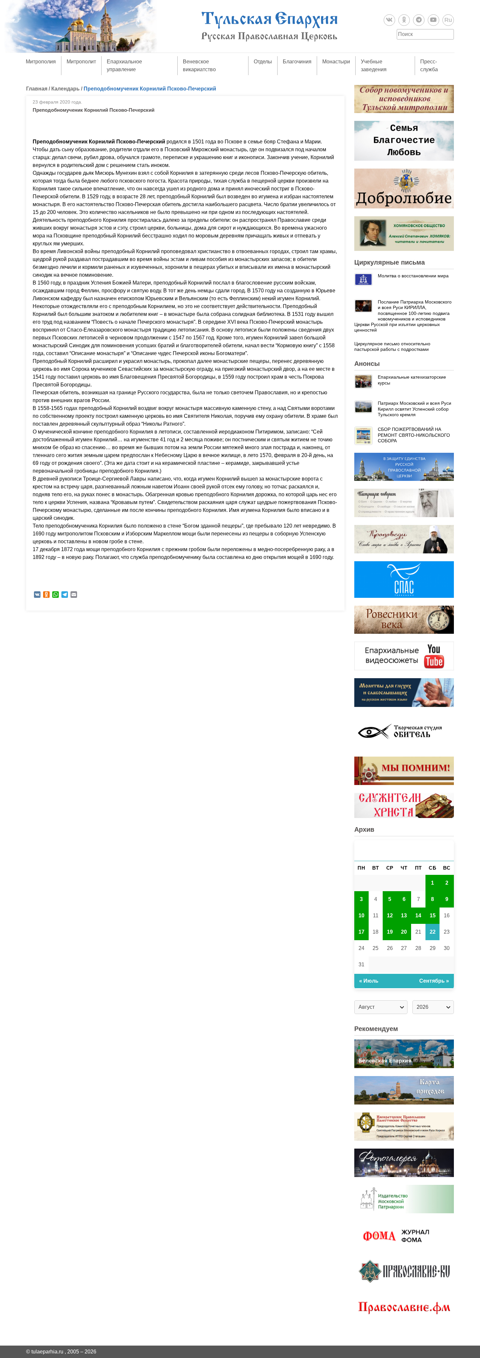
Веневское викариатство (199, 65)
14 (418, 915)
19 (390, 932)
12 (390, 915)
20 (404, 932)
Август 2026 (404, 850)
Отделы (263, 61)
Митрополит (81, 61)
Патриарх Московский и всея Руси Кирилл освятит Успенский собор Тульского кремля (414, 409)
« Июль (368, 981)
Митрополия (41, 61)
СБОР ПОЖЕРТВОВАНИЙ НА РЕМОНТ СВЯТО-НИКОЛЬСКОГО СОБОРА (414, 435)
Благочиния (297, 61)
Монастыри (336, 61)
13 (404, 915)
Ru (448, 20)
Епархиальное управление (124, 65)
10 (361, 915)
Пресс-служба (429, 65)
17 (361, 932)
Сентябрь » (434, 981)
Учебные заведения (374, 65)
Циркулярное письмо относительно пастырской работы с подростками (392, 346)
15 (433, 915)
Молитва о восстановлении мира (413, 275)
